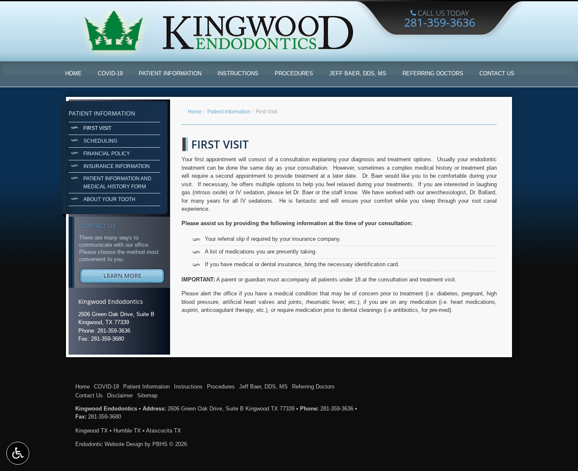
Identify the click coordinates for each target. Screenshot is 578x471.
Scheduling (100, 140)
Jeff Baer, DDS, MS (357, 73)
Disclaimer (120, 395)
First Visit (97, 128)
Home (73, 73)
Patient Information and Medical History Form (117, 182)
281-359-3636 (336, 408)
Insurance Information (116, 166)
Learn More (133, 277)
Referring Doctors (432, 73)
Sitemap (147, 395)
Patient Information (170, 73)
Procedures (294, 73)
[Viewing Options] (17, 453)
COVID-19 (110, 73)
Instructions (238, 73)
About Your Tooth (109, 199)
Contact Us (497, 73)
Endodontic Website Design (109, 444)
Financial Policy (106, 153)
